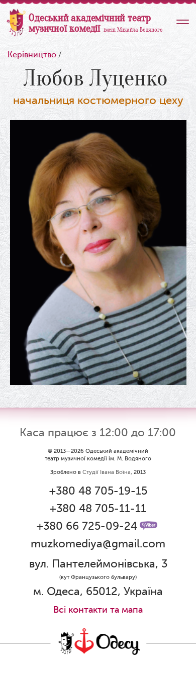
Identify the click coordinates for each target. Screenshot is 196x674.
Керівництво (32, 54)
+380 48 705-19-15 (98, 491)
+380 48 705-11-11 (98, 508)
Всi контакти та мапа (98, 610)
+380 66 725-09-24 (87, 526)
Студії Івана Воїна (106, 472)
